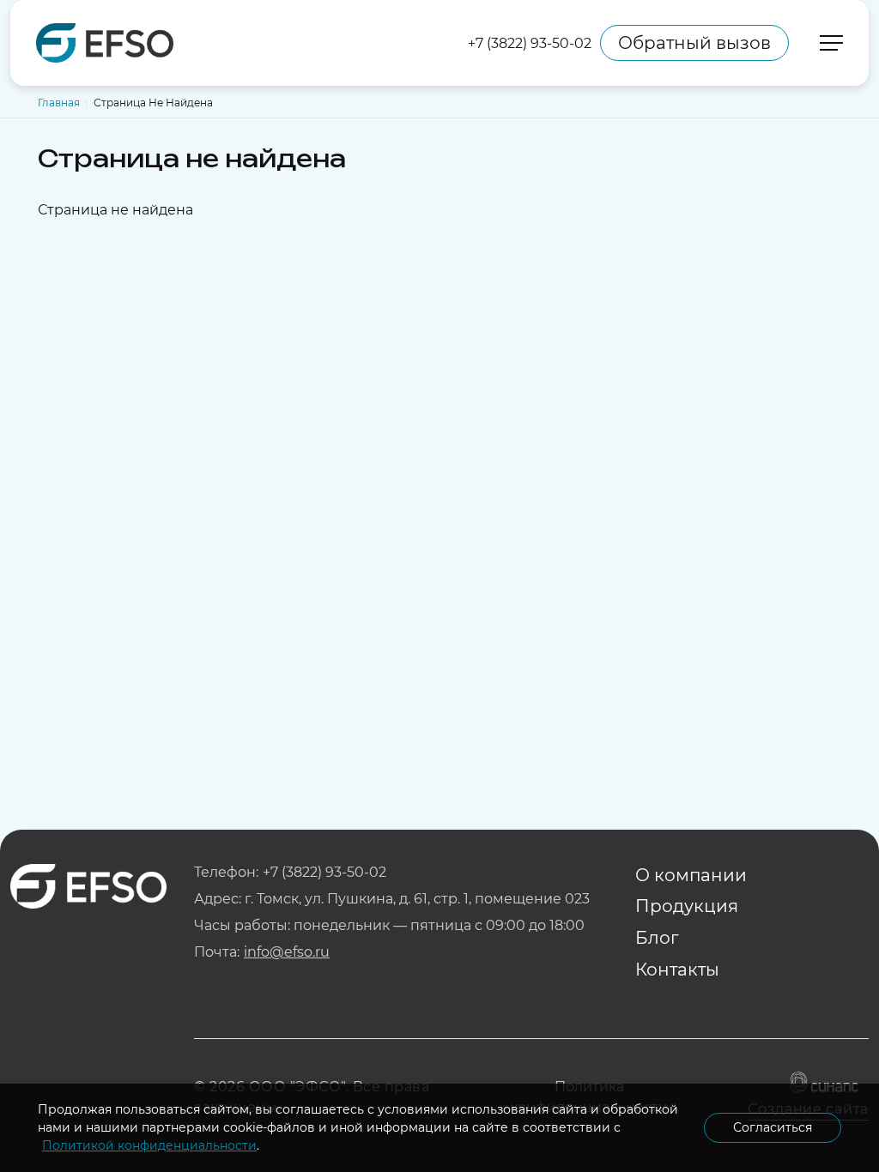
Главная (59, 102)
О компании (691, 875)
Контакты (677, 969)
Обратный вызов (694, 43)
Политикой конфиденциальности (149, 1145)
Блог (657, 937)
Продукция (686, 906)
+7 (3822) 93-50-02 (529, 43)
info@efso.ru (287, 952)
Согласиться (772, 1127)
